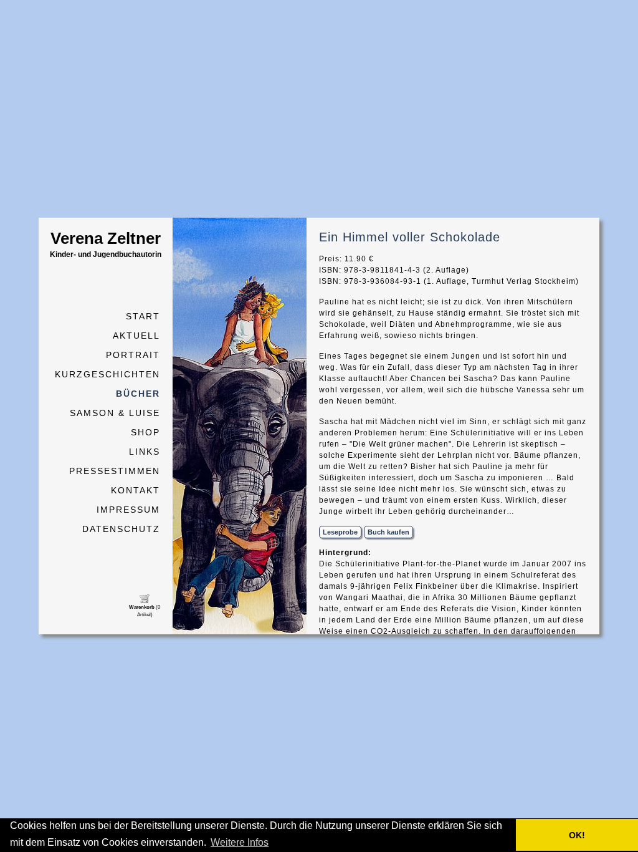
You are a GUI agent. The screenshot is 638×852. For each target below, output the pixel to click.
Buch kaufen (388, 532)
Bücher (138, 394)
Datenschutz (121, 529)
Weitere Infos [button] (240, 842)
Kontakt (135, 490)
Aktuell (136, 336)
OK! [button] (577, 835)
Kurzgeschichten (107, 374)
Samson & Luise (115, 413)
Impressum (128, 510)
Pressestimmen (114, 471)
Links (144, 452)
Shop (145, 432)
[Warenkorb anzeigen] (145, 601)
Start (143, 316)
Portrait (133, 355)
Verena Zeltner (105, 244)
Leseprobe (340, 532)
